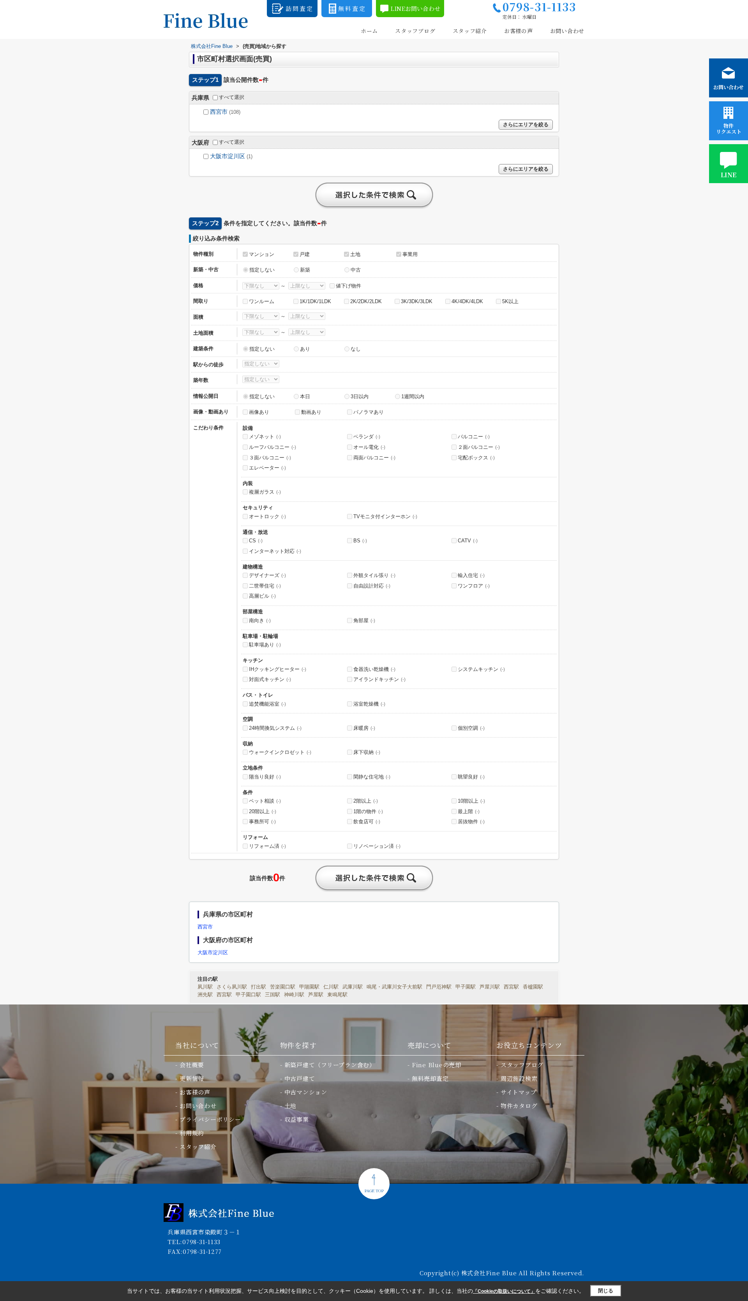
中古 (356, 270)
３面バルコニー (270, 458)
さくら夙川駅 (232, 987)
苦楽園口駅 (282, 987)
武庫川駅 (352, 987)
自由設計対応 (371, 586)
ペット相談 (265, 801)
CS (256, 541)
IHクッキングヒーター (277, 669)
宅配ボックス (476, 458)
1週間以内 (412, 396)
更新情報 (192, 1078)
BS (360, 541)
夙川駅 (205, 987)
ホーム (369, 31)
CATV (468, 541)
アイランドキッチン (379, 679)
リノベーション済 (376, 846)
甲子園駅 (465, 987)
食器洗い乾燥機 (374, 669)
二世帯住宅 (265, 586)
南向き (260, 620)
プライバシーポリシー (210, 1119)
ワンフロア (474, 586)
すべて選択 (231, 97)
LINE (728, 174)
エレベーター (267, 468)
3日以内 (360, 396)
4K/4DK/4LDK (467, 301)
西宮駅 (511, 987)
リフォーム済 (267, 846)
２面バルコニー (479, 447)
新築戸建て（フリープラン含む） (330, 1065)
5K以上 (510, 301)
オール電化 (369, 447)
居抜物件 (471, 821)
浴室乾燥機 (369, 704)
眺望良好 (471, 777)
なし (356, 349)
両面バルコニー (374, 458)
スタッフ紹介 (470, 31)
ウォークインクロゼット (280, 752)
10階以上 (471, 801)
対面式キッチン (270, 679)
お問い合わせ (567, 31)
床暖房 (364, 728)
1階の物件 (368, 811)
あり (305, 349)
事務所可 (262, 821)
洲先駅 (205, 994)
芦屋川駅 (490, 987)
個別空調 (471, 728)
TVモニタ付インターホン (385, 516)
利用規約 (192, 1133)
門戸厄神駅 (439, 987)
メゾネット (265, 437)
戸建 (305, 254)
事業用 (410, 254)
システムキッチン (481, 669)
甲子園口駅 (248, 994)
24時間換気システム (275, 728)
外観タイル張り (374, 575)
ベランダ (366, 437)
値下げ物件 (348, 286)
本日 (305, 396)
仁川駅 (331, 987)
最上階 (469, 811)
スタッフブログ (415, 31)
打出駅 (258, 987)
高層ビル (262, 596)
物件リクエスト (728, 128)
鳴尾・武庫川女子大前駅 (394, 987)
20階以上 (262, 811)
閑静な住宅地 (371, 777)
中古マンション (305, 1092)
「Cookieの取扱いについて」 (504, 1291)
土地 (355, 254)
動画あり (311, 412)
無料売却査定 (430, 1078)
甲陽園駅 (309, 987)
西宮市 (219, 112)
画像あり (259, 412)
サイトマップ (519, 1092)
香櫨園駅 (533, 987)
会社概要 (192, 1065)
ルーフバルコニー (272, 447)
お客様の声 (518, 31)
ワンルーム (261, 301)
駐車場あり (265, 645)
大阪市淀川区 (227, 156)
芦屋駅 (315, 994)
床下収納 (366, 752)
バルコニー (474, 437)
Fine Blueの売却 (436, 1065)
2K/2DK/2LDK (366, 301)
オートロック (267, 516)
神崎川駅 (294, 994)
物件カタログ (519, 1106)
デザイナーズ (267, 575)
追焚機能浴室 (267, 704)
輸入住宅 (471, 575)
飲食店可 (366, 821)
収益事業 (296, 1119)
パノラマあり (368, 412)
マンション (261, 254)
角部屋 (364, 620)
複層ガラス (265, 492)
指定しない (262, 270)
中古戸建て (299, 1078)
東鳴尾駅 (337, 994)
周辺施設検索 (519, 1078)
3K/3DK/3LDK (416, 301)
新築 (305, 270)
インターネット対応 (275, 551)
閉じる (605, 1291)
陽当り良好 (265, 777)
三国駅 (272, 994)
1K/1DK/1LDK (315, 301)
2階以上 (365, 801)
